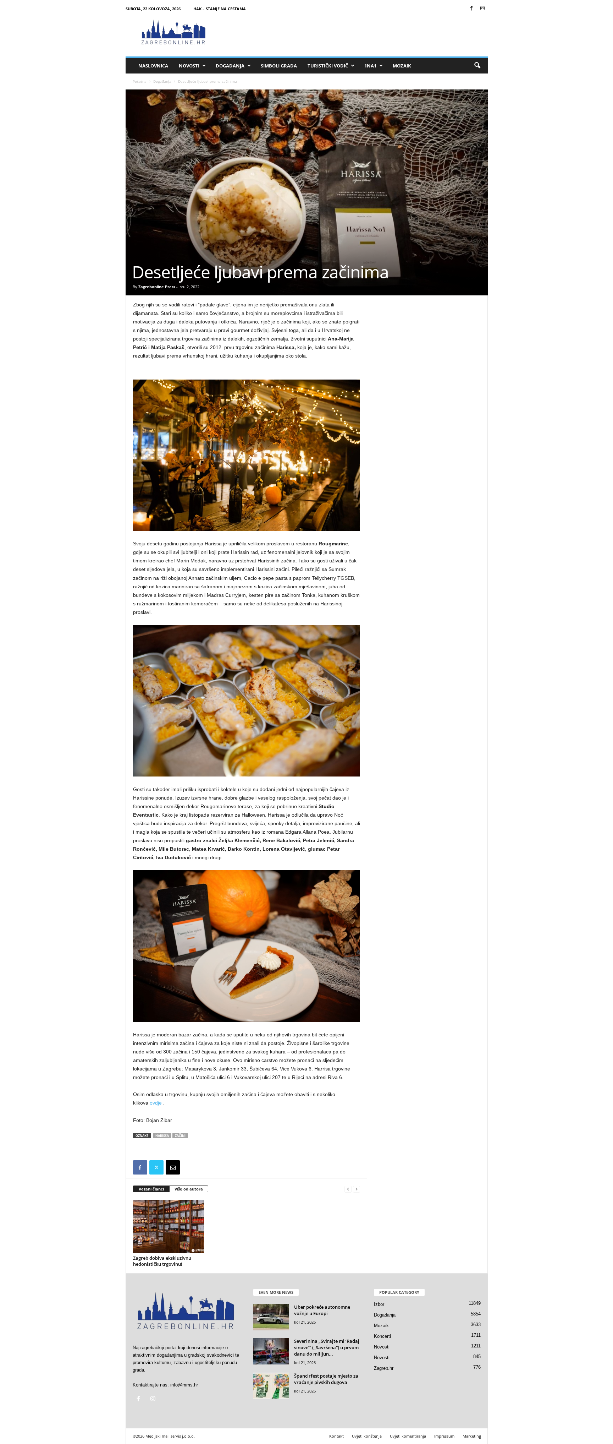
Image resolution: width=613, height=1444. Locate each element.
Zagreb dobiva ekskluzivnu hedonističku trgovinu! (162, 1261)
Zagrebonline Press (156, 286)
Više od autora (189, 1189)
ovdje (156, 1103)
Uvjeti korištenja (367, 1436)
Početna (140, 81)
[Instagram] (482, 9)
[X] (156, 1167)
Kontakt (336, 1436)
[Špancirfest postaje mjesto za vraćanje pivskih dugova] (271, 1386)
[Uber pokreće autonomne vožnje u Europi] (271, 1317)
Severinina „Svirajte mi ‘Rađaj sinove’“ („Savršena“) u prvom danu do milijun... (326, 1347)
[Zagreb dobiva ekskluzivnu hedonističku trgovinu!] (168, 1226)
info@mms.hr (184, 1385)
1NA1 (370, 65)
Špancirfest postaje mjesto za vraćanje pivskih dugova (326, 1379)
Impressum (444, 1436)
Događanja (230, 65)
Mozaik (402, 65)
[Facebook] (471, 9)
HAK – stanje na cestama (219, 8)
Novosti (189, 65)
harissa (162, 1135)
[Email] (173, 1167)
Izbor (379, 1304)
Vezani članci (151, 1189)
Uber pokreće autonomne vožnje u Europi (322, 1310)
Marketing (472, 1436)
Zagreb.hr (383, 1368)
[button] (477, 65)
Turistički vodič (328, 65)
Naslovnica (153, 65)
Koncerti (382, 1336)
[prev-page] (348, 1189)
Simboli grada (279, 65)
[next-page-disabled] (356, 1189)
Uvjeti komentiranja (408, 1436)
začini (180, 1135)
